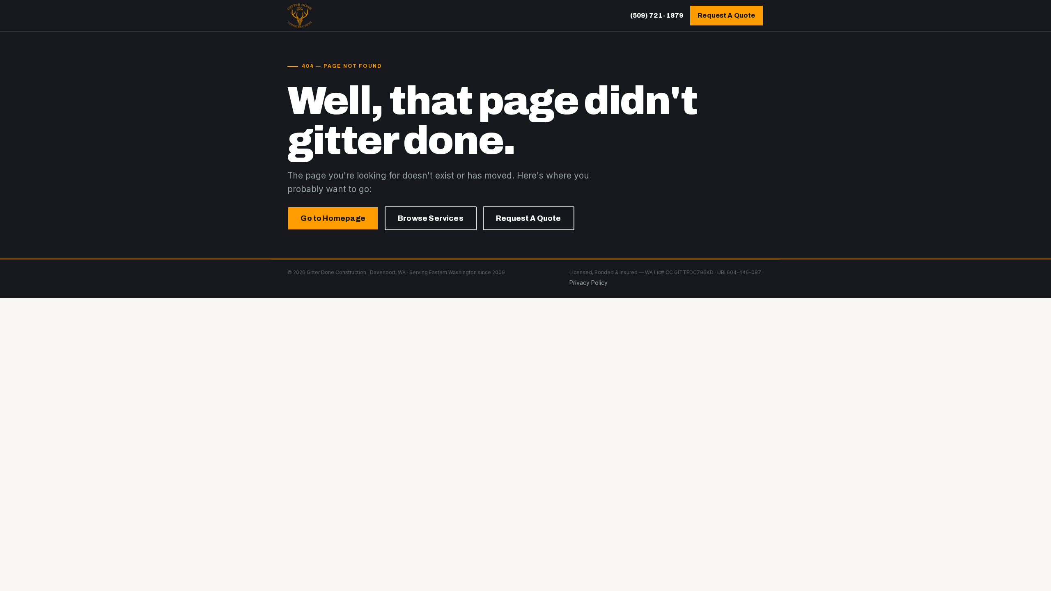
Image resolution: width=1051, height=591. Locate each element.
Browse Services (431, 218)
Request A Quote (726, 15)
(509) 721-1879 (656, 15)
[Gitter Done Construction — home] (299, 15)
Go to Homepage (333, 218)
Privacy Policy (588, 282)
